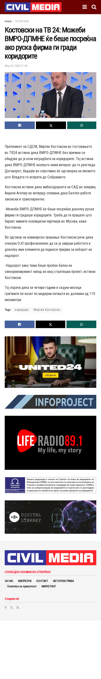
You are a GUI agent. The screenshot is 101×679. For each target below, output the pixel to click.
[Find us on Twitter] (11, 607)
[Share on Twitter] (51, 125)
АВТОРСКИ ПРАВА (63, 581)
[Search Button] (94, 7)
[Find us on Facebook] (6, 607)
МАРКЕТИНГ (49, 586)
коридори (21, 309)
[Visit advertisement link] (50, 362)
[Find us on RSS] (17, 607)
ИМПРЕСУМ (24, 581)
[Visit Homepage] (33, 7)
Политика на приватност (22, 586)
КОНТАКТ (42, 581)
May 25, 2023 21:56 (16, 65)
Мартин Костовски (47, 309)
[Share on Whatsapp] (81, 125)
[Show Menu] (84, 7)
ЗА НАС (9, 581)
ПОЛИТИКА (22, 21)
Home (8, 21)
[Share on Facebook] (20, 125)
